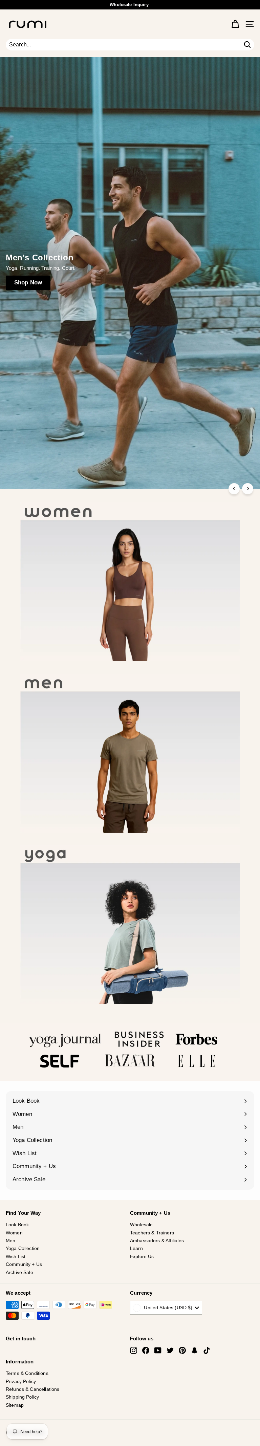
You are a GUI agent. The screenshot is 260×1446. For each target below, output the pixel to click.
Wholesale (141, 1224)
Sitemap (15, 1405)
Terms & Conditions (27, 1373)
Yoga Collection (23, 1248)
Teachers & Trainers (152, 1232)
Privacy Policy (21, 1381)
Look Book (17, 1224)
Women (14, 1232)
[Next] (247, 488)
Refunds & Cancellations (32, 1389)
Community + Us (24, 1264)
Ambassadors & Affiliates (157, 1240)
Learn (136, 1248)
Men (10, 1240)
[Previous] (234, 488)
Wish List (15, 1256)
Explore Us (142, 1256)
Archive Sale (19, 1272)
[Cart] (235, 24)
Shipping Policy (22, 1397)
